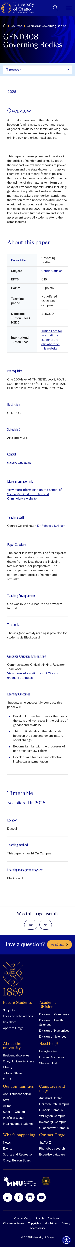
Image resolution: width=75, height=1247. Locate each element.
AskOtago (57, 944)
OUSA (7, 1079)
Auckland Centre (50, 1098)
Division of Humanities (54, 1030)
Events (7, 1148)
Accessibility (37, 1228)
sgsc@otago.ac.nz (19, 462)
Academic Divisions (48, 1005)
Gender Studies (51, 270)
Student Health (49, 1063)
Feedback (53, 1218)
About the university (12, 1046)
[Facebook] (18, 1197)
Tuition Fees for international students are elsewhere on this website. (51, 339)
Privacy (65, 1223)
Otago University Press (18, 1061)
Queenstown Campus (54, 1127)
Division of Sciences (52, 1036)
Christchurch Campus (54, 1103)
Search (39, 1218)
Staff (6, 1099)
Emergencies (48, 1051)
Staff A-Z (45, 1142)
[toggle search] (55, 8)
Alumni (7, 1105)
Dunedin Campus (51, 1109)
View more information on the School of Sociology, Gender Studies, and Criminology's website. (34, 494)
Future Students (17, 1003)
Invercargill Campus (52, 1121)
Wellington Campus (52, 1115)
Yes (30, 924)
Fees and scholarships (18, 1016)
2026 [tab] (12, 91)
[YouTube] (41, 1197)
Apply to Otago (13, 1027)
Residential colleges (16, 1055)
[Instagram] (30, 1197)
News (7, 1142)
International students (18, 1123)
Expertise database (52, 1154)
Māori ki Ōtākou (14, 1111)
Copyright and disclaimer (42, 1223)
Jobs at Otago (12, 1073)
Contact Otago (52, 1135)
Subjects (9, 1010)
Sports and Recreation (18, 1154)
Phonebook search (52, 1148)
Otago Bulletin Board (17, 1160)
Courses (16, 25)
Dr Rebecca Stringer (51, 525)
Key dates (9, 1022)
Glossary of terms (13, 1223)
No (46, 924)
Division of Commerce (54, 1014)
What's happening (19, 1135)
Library (7, 1067)
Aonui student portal (17, 1093)
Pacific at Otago (13, 1117)
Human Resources (51, 1057)
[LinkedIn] (7, 1197)
